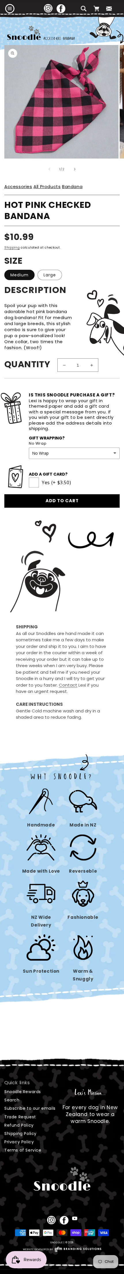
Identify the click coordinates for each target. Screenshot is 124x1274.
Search (12, 1100)
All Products (47, 186)
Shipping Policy (20, 1133)
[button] (9, 8)
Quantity (27, 364)
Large (50, 275)
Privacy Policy (19, 1142)
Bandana (72, 186)
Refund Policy (19, 1125)
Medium (19, 275)
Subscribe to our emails (30, 1108)
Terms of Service (23, 1150)
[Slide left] (49, 169)
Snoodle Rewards (22, 1092)
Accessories (18, 186)
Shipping (12, 247)
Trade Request (20, 1117)
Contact (68, 685)
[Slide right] (74, 169)
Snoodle (56, 1242)
